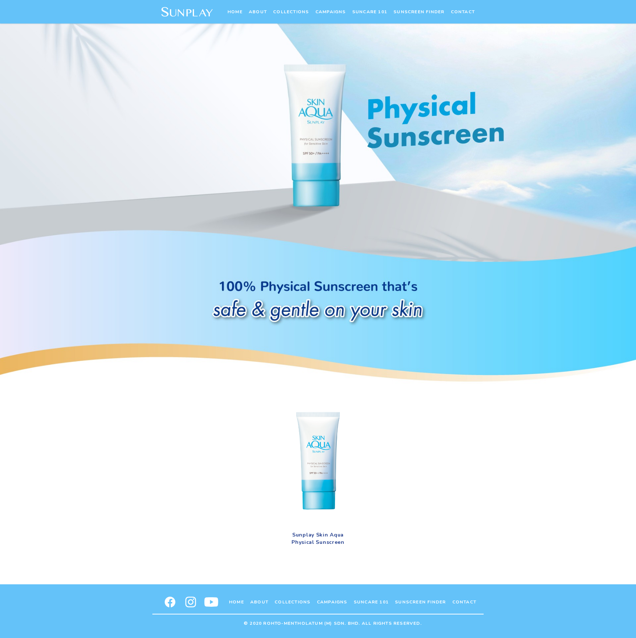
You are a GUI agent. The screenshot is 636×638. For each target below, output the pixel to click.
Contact (463, 12)
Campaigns (330, 12)
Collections (291, 12)
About (258, 12)
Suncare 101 (369, 12)
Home (235, 12)
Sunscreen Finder (418, 12)
